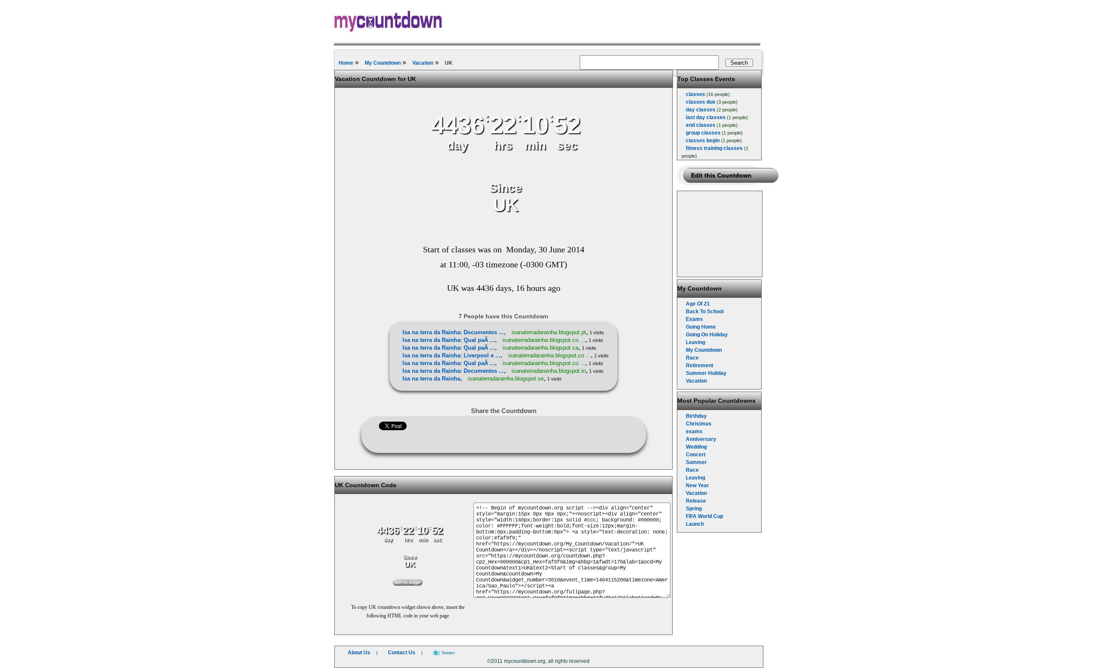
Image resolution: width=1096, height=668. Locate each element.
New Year (697, 485)
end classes (700, 125)
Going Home (701, 327)
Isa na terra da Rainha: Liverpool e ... (451, 355)
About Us (359, 653)
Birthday (696, 416)
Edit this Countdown (721, 175)
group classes (703, 133)
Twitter (448, 652)
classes (695, 94)
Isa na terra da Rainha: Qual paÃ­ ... (448, 340)
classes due (700, 102)
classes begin (703, 141)
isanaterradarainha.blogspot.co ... (544, 340)
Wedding (696, 447)
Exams (694, 319)
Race (692, 358)
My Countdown (383, 63)
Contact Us (401, 653)
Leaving (695, 342)
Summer (696, 462)
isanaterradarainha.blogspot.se (506, 378)
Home (346, 63)
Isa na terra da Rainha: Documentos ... (453, 332)
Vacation (422, 63)
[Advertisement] (720, 234)
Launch (695, 524)
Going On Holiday (707, 335)
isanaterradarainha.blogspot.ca (540, 347)
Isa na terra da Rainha (431, 378)
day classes (700, 110)
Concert (696, 455)
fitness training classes (714, 148)
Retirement (699, 365)
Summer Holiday (706, 373)
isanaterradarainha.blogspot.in (549, 371)
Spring (694, 509)
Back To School (705, 312)
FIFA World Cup (704, 516)
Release (696, 501)
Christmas (699, 424)
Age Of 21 (698, 304)
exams (694, 431)
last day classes (706, 117)
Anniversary (701, 439)
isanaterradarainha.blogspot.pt (549, 332)
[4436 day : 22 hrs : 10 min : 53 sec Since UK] (505, 223)
